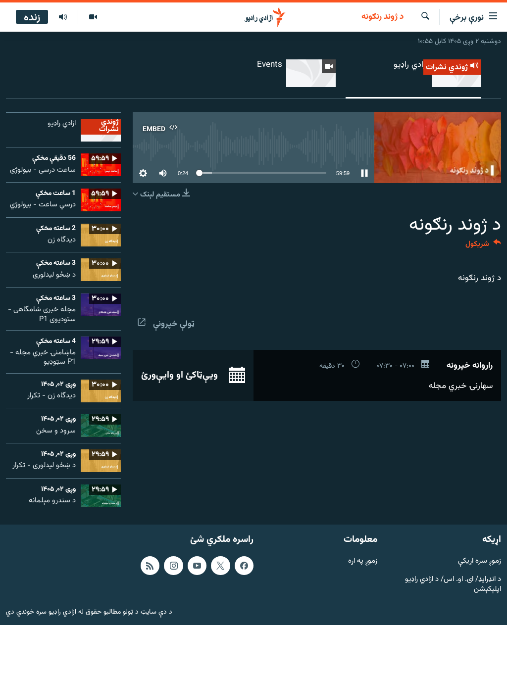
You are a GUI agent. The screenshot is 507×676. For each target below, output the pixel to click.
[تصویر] (93, 17)
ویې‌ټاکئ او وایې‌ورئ (180, 375)
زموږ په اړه (362, 561)
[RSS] (150, 565)
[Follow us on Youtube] (197, 565)
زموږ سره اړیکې (479, 561)
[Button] (483, 246)
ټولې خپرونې (174, 324)
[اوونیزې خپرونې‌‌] (63, 17)
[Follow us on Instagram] (173, 565)
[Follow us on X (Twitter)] (220, 565)
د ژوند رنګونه (382, 17)
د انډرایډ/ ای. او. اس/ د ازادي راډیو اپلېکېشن (453, 584)
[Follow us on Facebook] (244, 565)
